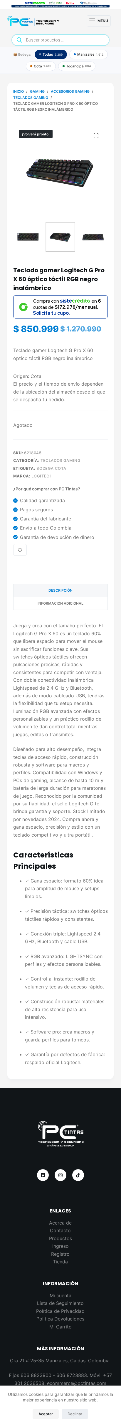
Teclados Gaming (61, 460)
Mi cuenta (60, 1295)
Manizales (90, 54)
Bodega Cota (51, 468)
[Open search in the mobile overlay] (60, 40)
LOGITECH (42, 476)
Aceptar (45, 1413)
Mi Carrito (60, 1327)
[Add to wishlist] (20, 550)
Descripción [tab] (60, 590)
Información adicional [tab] (60, 603)
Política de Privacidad (60, 1311)
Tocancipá (78, 66)
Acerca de (60, 1223)
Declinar (75, 1413)
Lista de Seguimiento (60, 1303)
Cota (42, 66)
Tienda (60, 1262)
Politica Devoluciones (60, 1319)
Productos (60, 1238)
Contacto (60, 1230)
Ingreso (60, 1246)
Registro (60, 1254)
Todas (53, 54)
